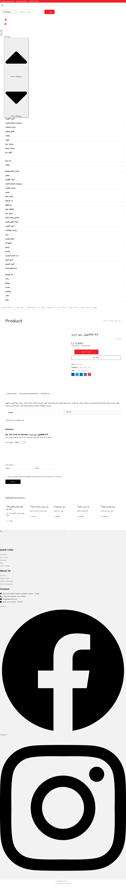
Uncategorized (11, 268)
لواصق (94, 307)
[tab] (11, 394)
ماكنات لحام (9, 196)
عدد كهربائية (9, 274)
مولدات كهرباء (85, 307)
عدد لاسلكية (9, 201)
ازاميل (7, 247)
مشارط (7, 251)
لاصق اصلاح (9, 260)
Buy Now (96, 357)
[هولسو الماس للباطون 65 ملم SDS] (15, 507)
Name (8, 468)
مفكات (7, 165)
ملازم (7, 300)
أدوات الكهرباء (9, 119)
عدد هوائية (8, 205)
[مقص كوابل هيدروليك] (110, 506)
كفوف (7, 140)
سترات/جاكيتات (10, 127)
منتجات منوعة (10, 148)
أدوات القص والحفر (11, 222)
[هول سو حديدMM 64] (73, 375)
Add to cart (86, 352)
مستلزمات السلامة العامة (13, 123)
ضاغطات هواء (9, 209)
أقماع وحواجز (9, 131)
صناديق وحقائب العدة (12, 217)
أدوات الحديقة (9, 264)
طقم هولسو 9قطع (82, 511)
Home (105, 320)
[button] (12, 25)
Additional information (28, 393)
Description (11, 393)
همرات (7, 287)
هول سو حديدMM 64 (81, 370)
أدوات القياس (9, 226)
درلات (7, 279)
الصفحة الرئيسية (6, 307)
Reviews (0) (45, 393)
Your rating (9, 442)
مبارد (7, 234)
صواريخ (7, 283)
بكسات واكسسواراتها (12, 171)
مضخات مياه (9, 144)
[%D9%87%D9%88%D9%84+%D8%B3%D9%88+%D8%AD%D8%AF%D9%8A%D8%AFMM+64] (77, 375)
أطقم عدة (8, 152)
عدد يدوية (8, 161)
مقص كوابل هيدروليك (107, 511)
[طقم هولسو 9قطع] (86, 506)
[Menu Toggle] (1, 32)
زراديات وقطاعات (11, 230)
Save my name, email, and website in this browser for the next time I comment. (35, 476)
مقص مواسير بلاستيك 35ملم (38, 511)
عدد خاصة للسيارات (11, 256)
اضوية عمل (9, 213)
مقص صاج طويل (59, 511)
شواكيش (8, 291)
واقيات (7, 136)
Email (37, 468)
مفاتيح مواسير (9, 239)
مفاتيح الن (8, 243)
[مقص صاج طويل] (63, 506)
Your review (9, 465)
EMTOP (68, 412)
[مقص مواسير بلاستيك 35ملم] (39, 506)
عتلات (7, 296)
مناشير (7, 175)
